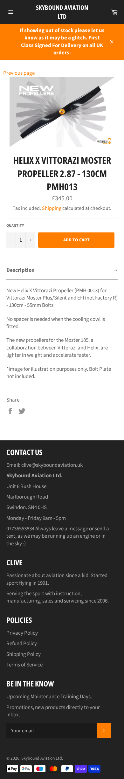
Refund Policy (21, 643)
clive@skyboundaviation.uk (52, 465)
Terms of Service (24, 665)
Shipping (51, 208)
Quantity (15, 225)
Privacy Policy (22, 633)
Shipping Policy (23, 654)
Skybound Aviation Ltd (62, 12)
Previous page (19, 73)
